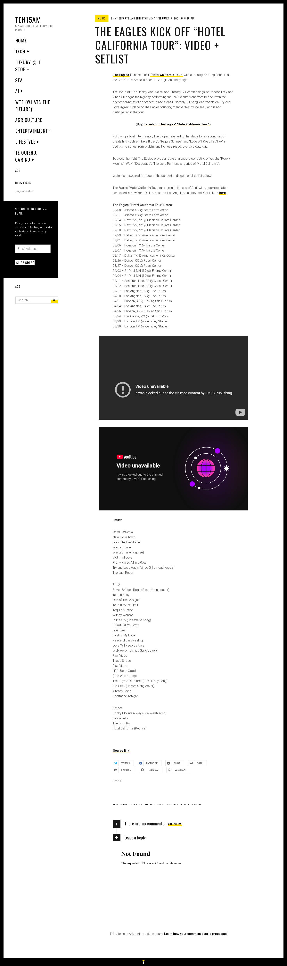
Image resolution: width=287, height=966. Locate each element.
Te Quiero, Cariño (26, 156)
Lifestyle (25, 141)
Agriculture (28, 119)
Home (21, 40)
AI (17, 90)
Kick (161, 804)
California (121, 804)
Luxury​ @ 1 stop (27, 66)
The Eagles (121, 75)
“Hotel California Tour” (166, 75)
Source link (121, 750)
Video (197, 804)
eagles (137, 804)
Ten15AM (28, 19)
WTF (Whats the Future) (32, 105)
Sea (19, 80)
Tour (186, 804)
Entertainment (31, 130)
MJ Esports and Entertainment (135, 18)
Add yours (175, 824)
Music (102, 18)
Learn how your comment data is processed (195, 934)
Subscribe (25, 262)
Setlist (173, 804)
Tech (20, 51)
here (222, 193)
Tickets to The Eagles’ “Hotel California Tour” (176, 124)
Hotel (150, 804)
